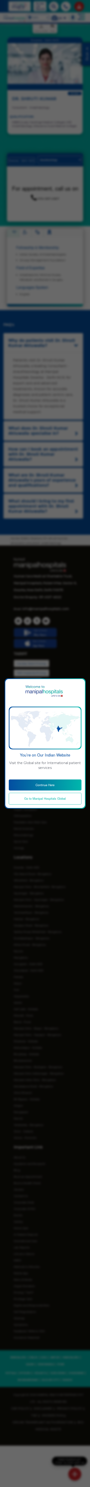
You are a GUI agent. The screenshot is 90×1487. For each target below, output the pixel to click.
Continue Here (45, 785)
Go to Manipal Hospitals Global (45, 798)
